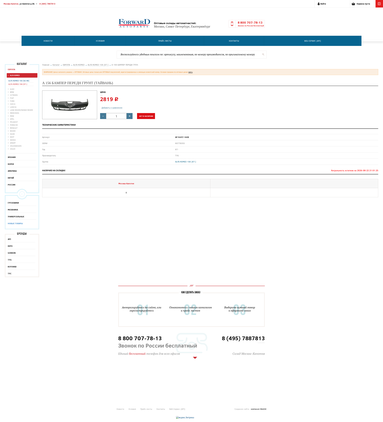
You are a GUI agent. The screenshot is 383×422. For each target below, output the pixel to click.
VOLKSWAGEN (15, 146)
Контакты (234, 40)
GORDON (12, 253)
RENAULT (14, 128)
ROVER (12, 131)
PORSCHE (14, 125)
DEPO (10, 246)
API (9, 239)
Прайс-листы (165, 40)
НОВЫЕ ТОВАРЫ (15, 223)
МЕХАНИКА (13, 209)
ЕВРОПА (11, 69)
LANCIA (13, 107)
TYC (9, 273)
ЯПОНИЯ (12, 157)
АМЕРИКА (12, 171)
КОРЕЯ (11, 164)
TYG (10, 259)
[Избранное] (379, 6)
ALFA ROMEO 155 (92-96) (18, 80)
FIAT (12, 98)
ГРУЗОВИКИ (13, 202)
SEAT (12, 137)
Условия (100, 40)
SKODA (13, 140)
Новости (48, 40)
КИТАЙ (11, 177)
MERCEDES (14, 113)
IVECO (12, 104)
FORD (12, 101)
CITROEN (14, 95)
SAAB (12, 134)
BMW (12, 92)
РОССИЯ (11, 184)
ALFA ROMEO (15, 75)
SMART (13, 143)
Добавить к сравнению (112, 107)
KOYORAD (12, 266)
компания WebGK (258, 409)
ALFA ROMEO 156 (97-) (17, 84)
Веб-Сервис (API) (312, 40)
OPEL (12, 119)
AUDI (12, 89)
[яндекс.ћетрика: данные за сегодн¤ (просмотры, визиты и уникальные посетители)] (185, 417)
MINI (12, 116)
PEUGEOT (14, 122)
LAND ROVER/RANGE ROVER (21, 110)
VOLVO (12, 149)
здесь (190, 72)
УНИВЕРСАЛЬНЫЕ (16, 216)
